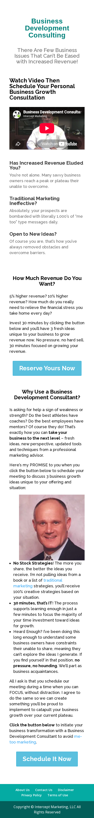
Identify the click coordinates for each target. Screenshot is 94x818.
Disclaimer (66, 790)
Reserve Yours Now (47, 368)
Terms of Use (57, 795)
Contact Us (43, 790)
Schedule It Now (47, 759)
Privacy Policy (31, 795)
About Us (23, 790)
